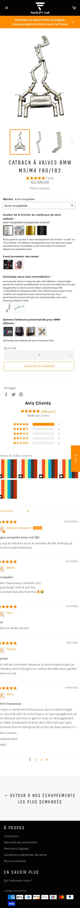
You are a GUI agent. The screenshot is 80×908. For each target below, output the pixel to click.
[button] (36, 178)
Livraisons (11, 836)
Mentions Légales (16, 848)
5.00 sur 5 (48, 411)
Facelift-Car (19, 890)
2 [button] (36, 759)
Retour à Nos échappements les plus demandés (42, 799)
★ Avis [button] (75, 458)
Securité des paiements (20, 842)
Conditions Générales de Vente (25, 855)
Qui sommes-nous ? (18, 880)
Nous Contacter (15, 861)
